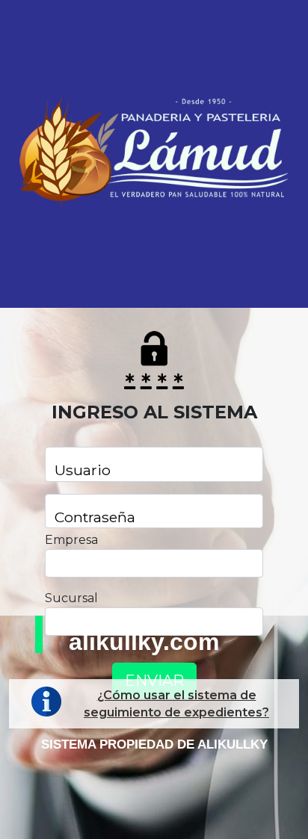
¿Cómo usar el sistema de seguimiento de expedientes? (176, 703)
